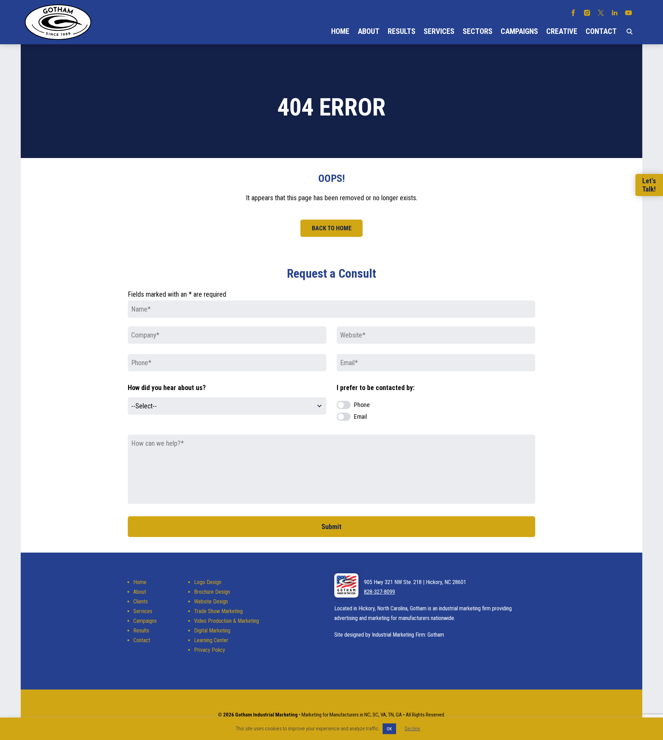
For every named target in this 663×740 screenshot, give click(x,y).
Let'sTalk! (649, 185)
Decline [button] (412, 728)
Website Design (211, 601)
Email (360, 416)
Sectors (477, 31)
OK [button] (389, 728)
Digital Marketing (212, 630)
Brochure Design (212, 592)
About (368, 31)
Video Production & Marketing (226, 621)
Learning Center (211, 640)
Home (340, 31)
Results (401, 31)
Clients (140, 601)
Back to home (332, 228)
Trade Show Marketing (218, 611)
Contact (601, 31)
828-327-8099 (379, 592)
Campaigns (519, 31)
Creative (561, 31)
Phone (362, 404)
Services (439, 31)
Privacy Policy (209, 650)
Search (629, 31)
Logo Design (207, 582)
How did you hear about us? (167, 387)
